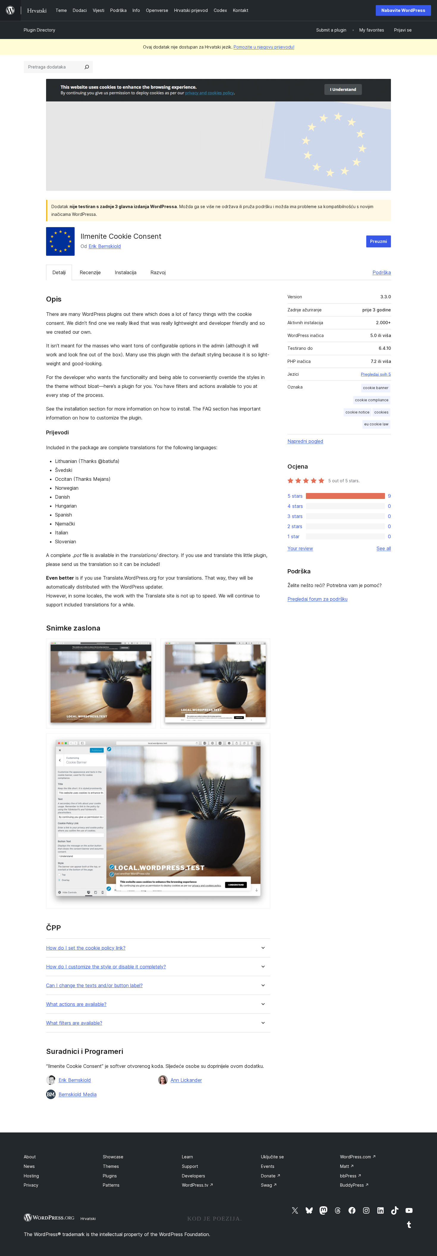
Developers (193, 1175)
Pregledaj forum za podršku (317, 599)
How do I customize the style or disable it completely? (106, 967)
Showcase (113, 1156)
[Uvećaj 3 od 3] (262, 741)
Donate (271, 1175)
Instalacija (125, 272)
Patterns (111, 1185)
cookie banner (376, 388)
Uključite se (272, 1156)
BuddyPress (354, 1185)
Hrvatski (88, 1218)
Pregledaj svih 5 (376, 374)
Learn (187, 1156)
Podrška (381, 272)
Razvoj (158, 272)
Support (190, 1166)
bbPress (350, 1175)
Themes (111, 1166)
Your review (300, 548)
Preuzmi (378, 241)
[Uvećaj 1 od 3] (148, 647)
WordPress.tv (197, 1185)
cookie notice (357, 412)
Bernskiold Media (78, 1094)
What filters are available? (74, 1023)
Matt (347, 1166)
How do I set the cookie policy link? (85, 948)
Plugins (110, 1175)
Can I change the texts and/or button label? (94, 985)
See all (384, 548)
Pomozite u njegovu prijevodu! (264, 46)
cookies (381, 412)
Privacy (31, 1185)
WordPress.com (358, 1156)
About (30, 1156)
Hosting (31, 1175)
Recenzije (90, 272)
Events (267, 1166)
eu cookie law (376, 424)
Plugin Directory (39, 29)
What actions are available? (76, 1004)
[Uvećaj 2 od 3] (262, 647)
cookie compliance (372, 400)
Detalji (59, 272)
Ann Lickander (186, 1080)
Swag (269, 1185)
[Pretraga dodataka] (87, 67)
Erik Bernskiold (105, 246)
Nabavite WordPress (403, 10)
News (29, 1166)
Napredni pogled (305, 441)
